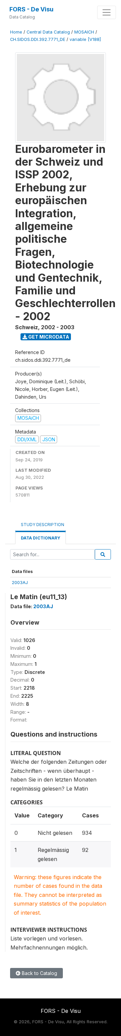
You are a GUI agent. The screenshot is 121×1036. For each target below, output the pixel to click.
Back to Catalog (39, 973)
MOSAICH (84, 32)
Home (16, 32)
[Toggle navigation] (106, 12)
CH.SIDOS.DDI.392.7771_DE (37, 39)
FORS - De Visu (31, 9)
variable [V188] (85, 39)
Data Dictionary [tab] (40, 537)
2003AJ (20, 582)
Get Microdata (48, 337)
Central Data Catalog (48, 32)
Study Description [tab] (42, 524)
